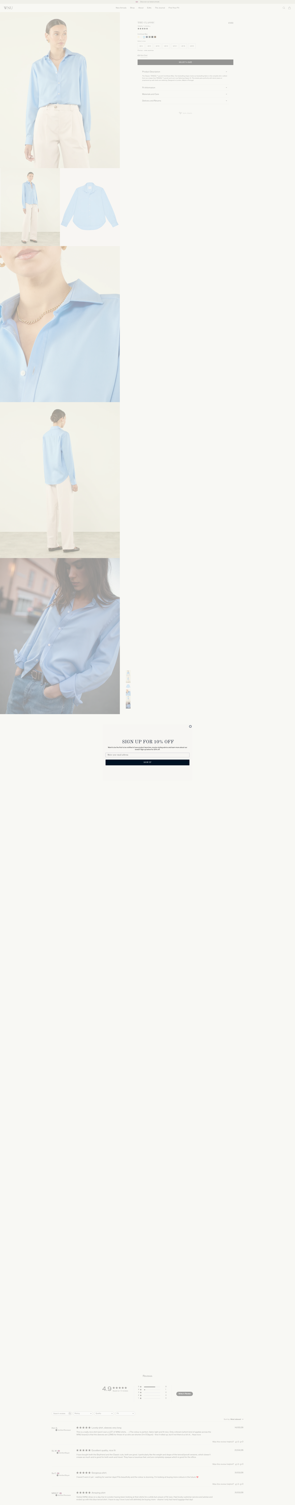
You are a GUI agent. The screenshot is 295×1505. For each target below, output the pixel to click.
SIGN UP (147, 762)
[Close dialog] (190, 726)
